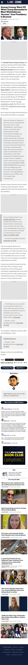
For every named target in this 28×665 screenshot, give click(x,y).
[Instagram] (19, 363)
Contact (8, 654)
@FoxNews (17, 317)
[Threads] (21, 363)
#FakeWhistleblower (10, 338)
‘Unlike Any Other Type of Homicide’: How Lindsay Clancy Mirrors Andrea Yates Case (13, 617)
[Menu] (2, 2)
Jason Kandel (5, 594)
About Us (15, 647)
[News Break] (26, 363)
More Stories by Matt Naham (14, 402)
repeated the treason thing (17, 106)
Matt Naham (4, 19)
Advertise (21, 647)
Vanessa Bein (4, 486)
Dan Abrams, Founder (17, 654)
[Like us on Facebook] (16, 363)
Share (4, 23)
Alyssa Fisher (5, 621)
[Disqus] (14, 425)
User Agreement (7, 652)
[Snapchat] (24, 363)
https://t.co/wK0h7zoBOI (11, 235)
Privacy (13, 649)
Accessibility (19, 649)
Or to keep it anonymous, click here (15, 474)
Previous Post (8, 368)
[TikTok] (18, 363)
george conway (19, 359)
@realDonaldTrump (9, 219)
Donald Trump (9, 359)
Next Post (20, 368)
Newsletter (6, 649)
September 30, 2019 (10, 240)
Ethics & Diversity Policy (18, 652)
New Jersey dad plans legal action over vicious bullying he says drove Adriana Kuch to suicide (12, 590)
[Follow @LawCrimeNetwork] (23, 363)
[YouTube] (14, 363)
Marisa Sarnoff (5, 537)
